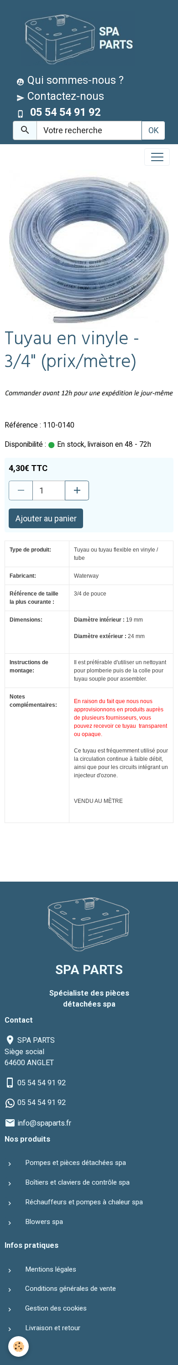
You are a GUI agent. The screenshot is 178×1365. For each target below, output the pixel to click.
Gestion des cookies (56, 1308)
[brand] (75, 38)
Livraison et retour (52, 1328)
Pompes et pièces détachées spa (75, 1163)
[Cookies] (18, 1346)
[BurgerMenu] (157, 157)
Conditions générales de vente (70, 1288)
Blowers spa (44, 1222)
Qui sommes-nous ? (74, 80)
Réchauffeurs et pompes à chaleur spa (84, 1202)
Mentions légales (50, 1269)
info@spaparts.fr (44, 1123)
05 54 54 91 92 (41, 1082)
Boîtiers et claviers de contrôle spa (77, 1182)
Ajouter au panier (46, 518)
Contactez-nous (64, 96)
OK (153, 130)
